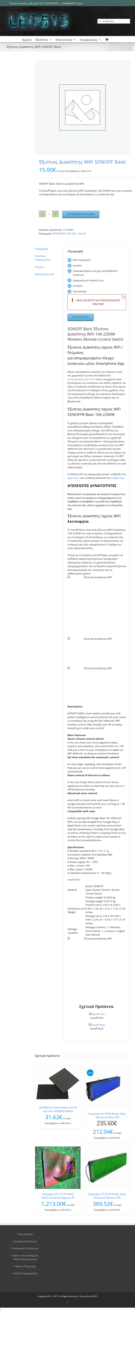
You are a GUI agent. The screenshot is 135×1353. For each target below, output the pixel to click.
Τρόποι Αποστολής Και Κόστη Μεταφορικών (25, 1257)
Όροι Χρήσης (25, 1234)
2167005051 (51, 3)
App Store (73, 477)
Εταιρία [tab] (39, 267)
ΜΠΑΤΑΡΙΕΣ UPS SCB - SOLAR (69, 233)
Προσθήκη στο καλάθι (80, 213)
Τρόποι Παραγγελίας (25, 1273)
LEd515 (94, 1296)
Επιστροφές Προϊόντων (25, 1248)
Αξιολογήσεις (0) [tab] (44, 274)
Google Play (117, 477)
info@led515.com (72, 3)
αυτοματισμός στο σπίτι (81, 379)
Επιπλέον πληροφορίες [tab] (42, 257)
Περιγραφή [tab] (41, 248)
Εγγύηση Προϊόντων (25, 1241)
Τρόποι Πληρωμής (25, 1266)
